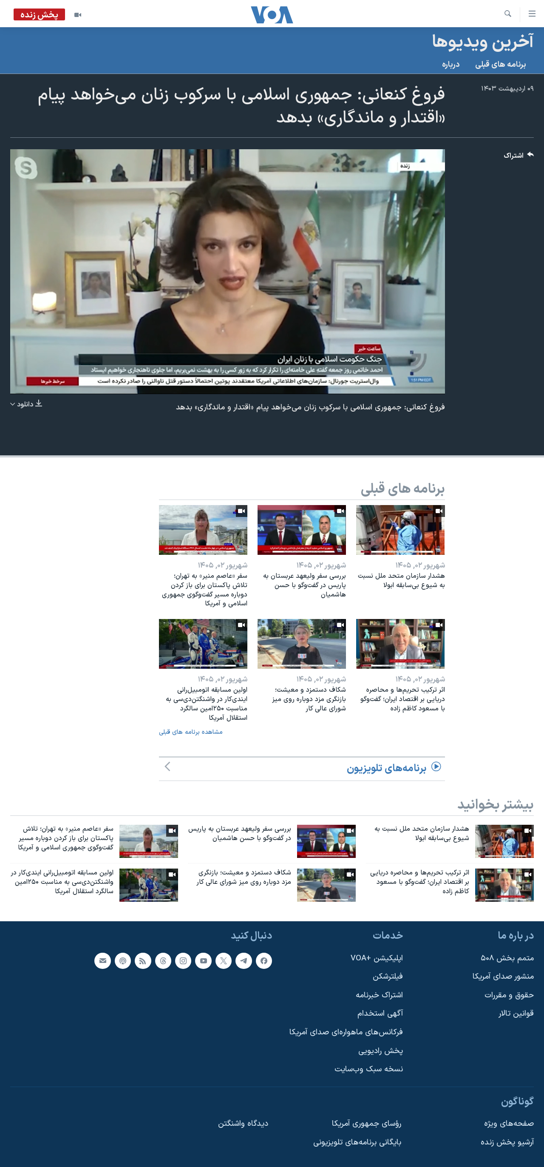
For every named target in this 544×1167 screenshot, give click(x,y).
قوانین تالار (516, 1013)
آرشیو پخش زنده (507, 1142)
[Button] (519, 158)
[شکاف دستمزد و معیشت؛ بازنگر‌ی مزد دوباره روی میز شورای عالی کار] (302, 644)
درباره (451, 65)
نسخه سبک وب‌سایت (368, 1069)
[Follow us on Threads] (163, 960)
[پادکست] (123, 960)
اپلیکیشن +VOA (377, 958)
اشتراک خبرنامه (379, 995)
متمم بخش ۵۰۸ (507, 958)
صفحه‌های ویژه (509, 1124)
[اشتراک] (102, 960)
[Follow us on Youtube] (203, 960)
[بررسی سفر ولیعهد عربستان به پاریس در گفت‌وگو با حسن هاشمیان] (302, 530)
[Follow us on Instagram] (183, 960)
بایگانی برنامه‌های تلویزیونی (357, 1142)
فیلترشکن (388, 976)
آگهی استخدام (380, 1013)
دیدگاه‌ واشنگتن (243, 1124)
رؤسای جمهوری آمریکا (366, 1124)
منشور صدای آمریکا (503, 976)
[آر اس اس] (143, 960)
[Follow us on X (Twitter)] (223, 960)
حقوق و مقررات (509, 995)
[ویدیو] (78, 15)
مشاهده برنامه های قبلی (191, 732)
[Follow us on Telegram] (243, 960)
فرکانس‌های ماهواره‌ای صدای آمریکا (346, 1032)
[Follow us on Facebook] (264, 960)
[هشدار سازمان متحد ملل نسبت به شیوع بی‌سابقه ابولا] (400, 530)
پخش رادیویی (380, 1050)
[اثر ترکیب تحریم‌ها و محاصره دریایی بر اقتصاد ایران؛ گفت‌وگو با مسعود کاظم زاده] (400, 644)
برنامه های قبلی (500, 65)
